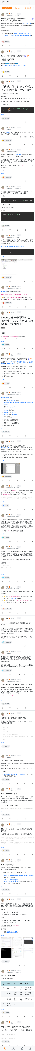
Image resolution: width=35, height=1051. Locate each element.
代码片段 (6, 118)
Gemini (6, 505)
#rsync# (8, 132)
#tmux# (18, 154)
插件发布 (6, 344)
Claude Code (7, 608)
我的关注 (17, 8)
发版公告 (6, 41)
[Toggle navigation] (31, 2)
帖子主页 (6, 8)
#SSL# (14, 412)
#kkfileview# (5, 447)
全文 (2, 38)
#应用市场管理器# (21, 362)
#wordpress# (11, 400)
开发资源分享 (7, 140)
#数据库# (14, 414)
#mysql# (4, 291)
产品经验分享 (7, 642)
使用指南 (6, 71)
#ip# (14, 240)
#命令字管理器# (11, 363)
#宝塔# (6, 410)
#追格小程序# (5, 397)
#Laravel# (9, 362)
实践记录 (6, 431)
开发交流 (6, 537)
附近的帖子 (28, 8)
